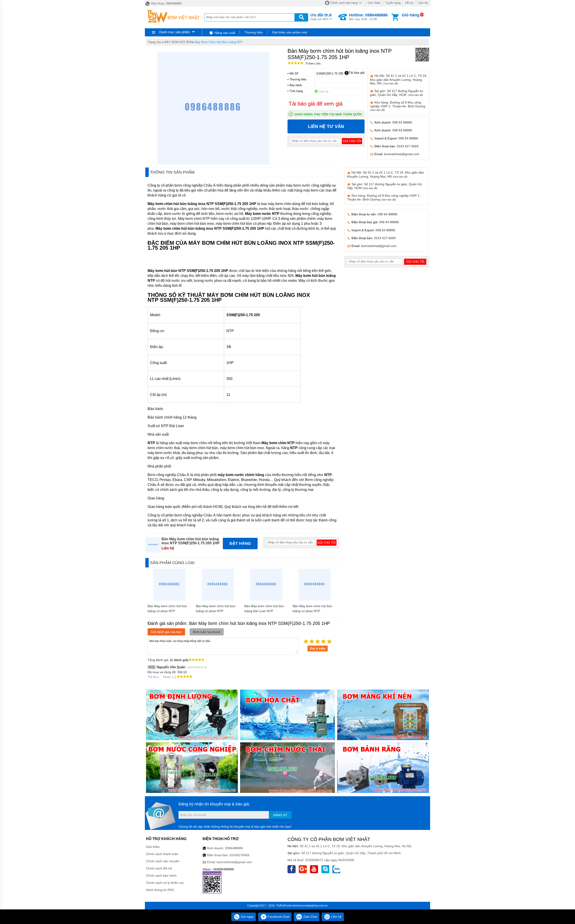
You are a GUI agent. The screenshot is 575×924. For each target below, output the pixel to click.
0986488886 (234, 848)
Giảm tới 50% (321, 17)
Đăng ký (280, 815)
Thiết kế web (284, 905)
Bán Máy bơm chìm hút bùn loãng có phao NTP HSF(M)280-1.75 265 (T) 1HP (169, 611)
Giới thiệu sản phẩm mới (289, 32)
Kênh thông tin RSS (160, 890)
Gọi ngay (247, 916)
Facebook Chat (278, 916)
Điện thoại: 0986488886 (166, 3)
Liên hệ (423, 2)
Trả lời (152, 677)
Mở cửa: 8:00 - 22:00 (368, 17)
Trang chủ (154, 42)
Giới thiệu (374, 2)
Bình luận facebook (206, 632)
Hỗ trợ (409, 2)
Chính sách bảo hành (161, 875)
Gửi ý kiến (317, 648)
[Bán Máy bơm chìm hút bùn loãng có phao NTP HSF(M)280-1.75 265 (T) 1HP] (169, 599)
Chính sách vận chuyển (162, 861)
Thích (167, 677)
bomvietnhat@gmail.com (401, 154)
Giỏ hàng (410, 15)
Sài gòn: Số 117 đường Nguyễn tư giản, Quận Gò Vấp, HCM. (396, 93)
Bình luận (313, 63)
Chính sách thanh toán (162, 854)
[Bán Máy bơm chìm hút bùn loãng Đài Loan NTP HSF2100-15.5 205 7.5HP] (266, 599)
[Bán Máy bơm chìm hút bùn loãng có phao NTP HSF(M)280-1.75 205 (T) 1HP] (218, 599)
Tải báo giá (357, 72)
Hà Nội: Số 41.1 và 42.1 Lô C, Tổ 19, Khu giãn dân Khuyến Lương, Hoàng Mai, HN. (398, 79)
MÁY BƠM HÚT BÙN (178, 42)
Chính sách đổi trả (159, 868)
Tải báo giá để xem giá (316, 104)
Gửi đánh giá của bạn (166, 632)
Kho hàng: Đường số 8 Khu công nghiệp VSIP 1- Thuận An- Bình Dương (397, 106)
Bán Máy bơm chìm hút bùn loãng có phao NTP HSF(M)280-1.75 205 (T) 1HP (217, 611)
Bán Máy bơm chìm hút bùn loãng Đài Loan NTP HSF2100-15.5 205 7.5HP (264, 611)
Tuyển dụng (392, 2)
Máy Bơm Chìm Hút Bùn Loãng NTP (219, 42)
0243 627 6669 (407, 146)
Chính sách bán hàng (344, 2)
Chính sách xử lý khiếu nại (165, 882)
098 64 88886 (402, 122)
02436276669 (239, 855)
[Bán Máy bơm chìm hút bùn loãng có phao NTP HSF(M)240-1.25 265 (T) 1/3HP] (315, 599)
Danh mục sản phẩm (174, 32)
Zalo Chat (309, 916)
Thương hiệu (253, 32)
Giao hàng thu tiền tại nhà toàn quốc (328, 114)
